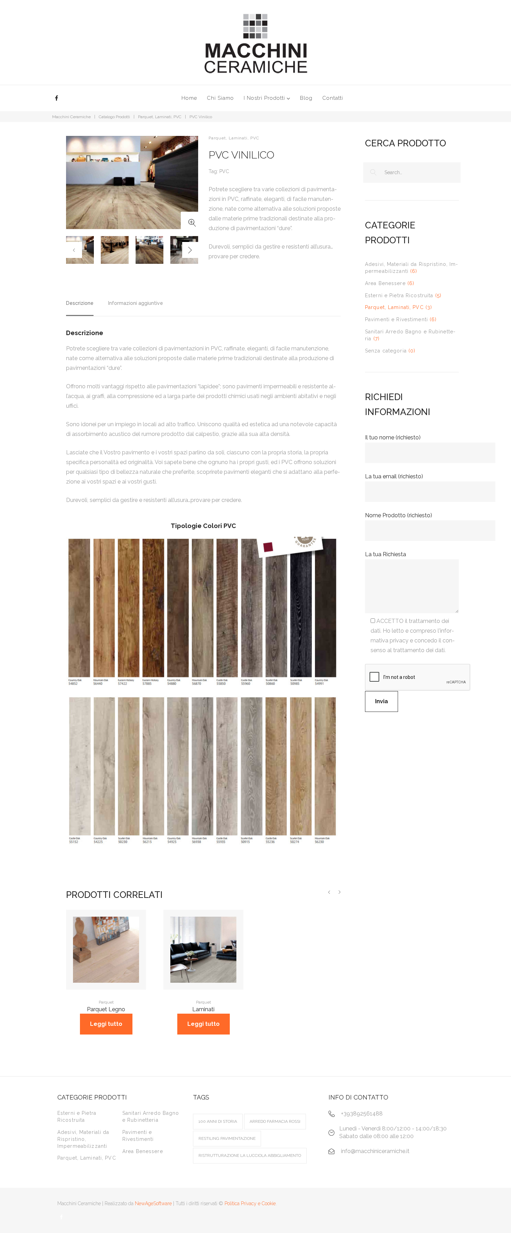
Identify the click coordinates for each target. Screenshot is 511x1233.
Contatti (332, 98)
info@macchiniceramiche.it (375, 1151)
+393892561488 (362, 1113)
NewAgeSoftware (153, 1203)
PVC (224, 171)
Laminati (203, 1009)
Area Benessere (385, 283)
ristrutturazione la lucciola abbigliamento (249, 1155)
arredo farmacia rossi (275, 1121)
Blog (306, 98)
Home (189, 98)
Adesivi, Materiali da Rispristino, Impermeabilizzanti (83, 1139)
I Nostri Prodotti (264, 98)
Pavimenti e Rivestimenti (396, 319)
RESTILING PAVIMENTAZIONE (227, 1138)
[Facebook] (56, 98)
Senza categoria (386, 351)
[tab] (80, 306)
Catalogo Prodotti (114, 116)
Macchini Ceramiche (71, 116)
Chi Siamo (220, 98)
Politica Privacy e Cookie (250, 1203)
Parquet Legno (106, 1009)
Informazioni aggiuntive (135, 303)
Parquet (106, 1002)
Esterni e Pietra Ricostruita (399, 295)
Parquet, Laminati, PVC (159, 116)
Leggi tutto (106, 1024)
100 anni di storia (217, 1121)
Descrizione (80, 303)
